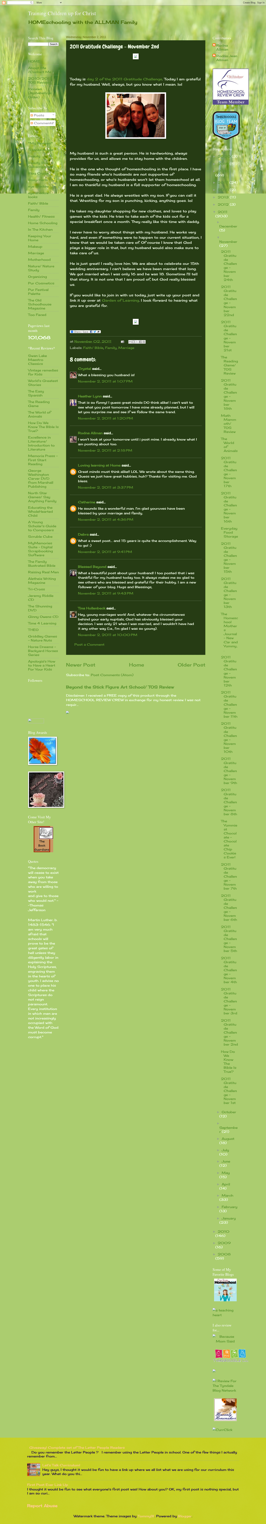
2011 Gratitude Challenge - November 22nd (229, 301)
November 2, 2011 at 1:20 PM (105, 418)
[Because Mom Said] (225, 1341)
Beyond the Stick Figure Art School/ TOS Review (120, 687)
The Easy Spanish (36, 393)
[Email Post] (122, 341)
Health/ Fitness (41, 216)
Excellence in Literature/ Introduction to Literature (41, 443)
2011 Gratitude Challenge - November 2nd (229, 1032)
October (229, 1112)
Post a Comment (89, 644)
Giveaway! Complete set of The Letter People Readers (77, 1447)
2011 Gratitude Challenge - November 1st (229, 1091)
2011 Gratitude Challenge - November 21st (229, 336)
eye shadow (38, 186)
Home (136, 665)
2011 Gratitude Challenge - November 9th (229, 771)
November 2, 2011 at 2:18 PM (105, 450)
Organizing (37, 277)
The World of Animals (39, 414)
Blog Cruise (38, 173)
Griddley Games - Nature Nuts (42, 638)
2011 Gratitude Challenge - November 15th (229, 558)
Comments (43, 123)
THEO (33, 630)
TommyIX (146, 1516)
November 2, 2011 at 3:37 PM (105, 487)
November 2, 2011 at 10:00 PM (107, 635)
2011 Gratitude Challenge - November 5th (229, 939)
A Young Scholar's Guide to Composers (42, 526)
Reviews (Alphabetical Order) (39, 93)
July (225, 1150)
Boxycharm (38, 180)
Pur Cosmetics (41, 283)
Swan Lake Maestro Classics (37, 360)
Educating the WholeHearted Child (40, 511)
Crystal (84, 369)
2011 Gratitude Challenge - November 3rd (229, 1001)
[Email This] (130, 342)
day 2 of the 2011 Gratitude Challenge (124, 79)
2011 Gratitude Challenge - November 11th (229, 704)
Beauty (34, 156)
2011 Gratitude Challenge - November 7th (229, 876)
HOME (34, 61)
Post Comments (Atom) (112, 675)
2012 (224, 204)
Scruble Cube (40, 536)
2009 (224, 1243)
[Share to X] (137, 342)
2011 (222, 212)
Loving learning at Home (99, 465)
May (226, 1173)
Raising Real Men (43, 572)
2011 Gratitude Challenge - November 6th (229, 908)
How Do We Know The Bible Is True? (43, 427)
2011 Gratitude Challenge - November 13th (229, 593)
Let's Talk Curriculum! (61, 1465)
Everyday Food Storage (229, 532)
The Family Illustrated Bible (41, 563)
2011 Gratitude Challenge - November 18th (229, 394)
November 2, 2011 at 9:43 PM (105, 593)
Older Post (191, 665)
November (228, 242)
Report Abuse (42, 1505)
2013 (224, 197)
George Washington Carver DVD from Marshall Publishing (40, 478)
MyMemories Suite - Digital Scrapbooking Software (40, 549)
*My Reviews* (40, 143)
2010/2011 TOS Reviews (39, 80)
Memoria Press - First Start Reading (43, 460)
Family (111, 348)
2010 (223, 1231)
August (228, 1139)
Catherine (86, 502)
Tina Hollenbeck (91, 608)
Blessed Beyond (92, 567)
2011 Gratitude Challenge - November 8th (229, 802)
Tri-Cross (36, 589)
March (227, 1195)
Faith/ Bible (93, 348)
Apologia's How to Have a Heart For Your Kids (41, 665)
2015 (224, 190)
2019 (224, 164)
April (226, 1184)
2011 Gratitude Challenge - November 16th (229, 507)
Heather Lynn (90, 396)
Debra (83, 534)
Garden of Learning (120, 300)
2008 (224, 1254)
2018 (223, 171)
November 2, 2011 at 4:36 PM (105, 519)
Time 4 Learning (42, 623)
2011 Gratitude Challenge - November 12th (229, 671)
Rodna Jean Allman (226, 58)
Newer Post (80, 665)
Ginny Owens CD (43, 617)
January (229, 1218)
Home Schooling (42, 223)
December (228, 226)
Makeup (35, 246)
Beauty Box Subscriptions (40, 165)
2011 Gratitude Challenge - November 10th (229, 737)
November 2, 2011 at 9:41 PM (105, 552)
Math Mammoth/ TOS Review (228, 423)
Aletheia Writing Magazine (42, 581)
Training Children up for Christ (62, 13)
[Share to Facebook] (140, 342)
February (229, 1207)
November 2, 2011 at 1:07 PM (105, 381)
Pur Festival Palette (38, 292)
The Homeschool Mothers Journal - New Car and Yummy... (229, 632)
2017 (223, 182)
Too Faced (37, 315)
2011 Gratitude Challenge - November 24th (229, 266)
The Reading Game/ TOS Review (229, 365)
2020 (225, 156)
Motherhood (39, 260)
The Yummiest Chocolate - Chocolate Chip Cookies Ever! (229, 839)
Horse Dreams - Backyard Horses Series (43, 651)
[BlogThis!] (133, 342)
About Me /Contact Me (39, 70)
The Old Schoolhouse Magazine (39, 304)
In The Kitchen (40, 229)
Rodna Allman (90, 433)
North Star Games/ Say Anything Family (42, 497)
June (226, 1161)
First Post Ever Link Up (47, 1485)
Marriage (126, 348)
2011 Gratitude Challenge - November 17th (229, 472)
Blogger (185, 1516)
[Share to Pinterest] (144, 342)
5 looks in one (40, 150)
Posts (38, 115)
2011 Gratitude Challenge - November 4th (229, 970)
